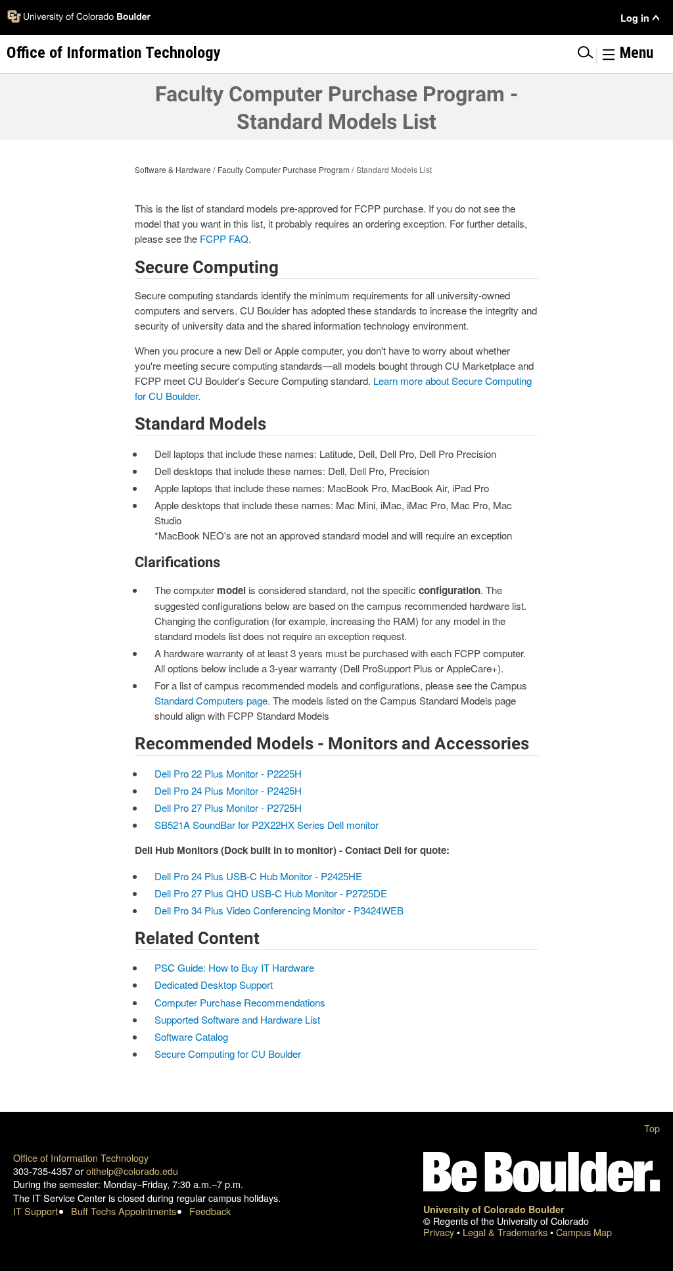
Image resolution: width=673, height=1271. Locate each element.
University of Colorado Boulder (494, 1209)
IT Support (35, 1211)
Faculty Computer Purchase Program (284, 169)
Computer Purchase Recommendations (239, 1002)
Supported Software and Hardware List (237, 1019)
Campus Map (584, 1232)
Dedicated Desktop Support (213, 984)
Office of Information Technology (81, 1157)
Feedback (210, 1211)
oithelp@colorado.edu (132, 1171)
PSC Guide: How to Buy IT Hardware (234, 967)
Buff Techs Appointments (123, 1211)
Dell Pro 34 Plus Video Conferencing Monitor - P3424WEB (279, 910)
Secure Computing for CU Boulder (227, 1053)
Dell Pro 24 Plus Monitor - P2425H (228, 790)
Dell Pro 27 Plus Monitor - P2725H (228, 807)
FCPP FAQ (224, 238)
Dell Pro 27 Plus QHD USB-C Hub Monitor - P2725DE (270, 893)
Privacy (440, 1232)
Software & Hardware (173, 169)
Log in (634, 18)
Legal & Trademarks (506, 1232)
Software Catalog (191, 1036)
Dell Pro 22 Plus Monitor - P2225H (228, 773)
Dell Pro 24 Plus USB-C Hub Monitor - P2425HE (258, 876)
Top (652, 1128)
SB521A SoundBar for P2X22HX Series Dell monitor (266, 825)
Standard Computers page (210, 700)
